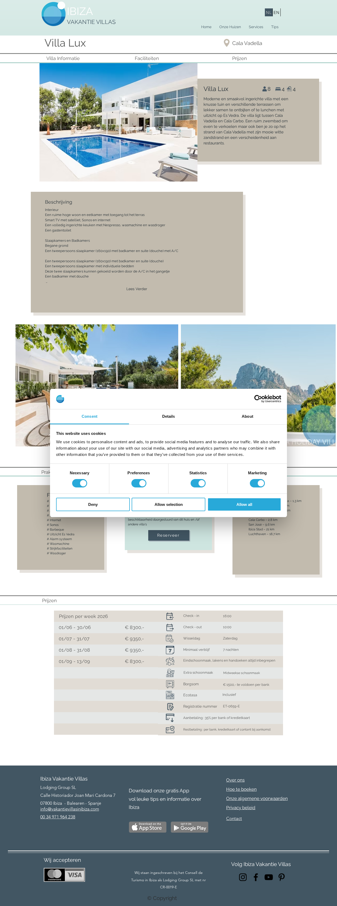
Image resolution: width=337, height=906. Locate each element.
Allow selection (169, 504)
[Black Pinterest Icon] (281, 877)
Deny (93, 504)
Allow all (244, 504)
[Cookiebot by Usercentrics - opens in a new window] (258, 399)
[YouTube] (269, 877)
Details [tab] (168, 416)
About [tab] (247, 416)
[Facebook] (256, 877)
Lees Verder (136, 289)
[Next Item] (327, 385)
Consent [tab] (89, 416)
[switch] (138, 483)
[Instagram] (243, 877)
